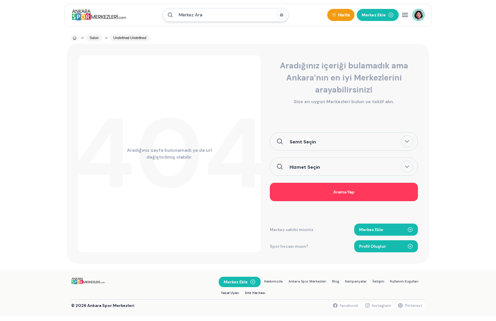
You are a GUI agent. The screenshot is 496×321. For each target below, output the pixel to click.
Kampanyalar (356, 281)
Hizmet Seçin (305, 167)
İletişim (378, 281)
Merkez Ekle (371, 229)
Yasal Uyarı (230, 293)
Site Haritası (255, 293)
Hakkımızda (273, 281)
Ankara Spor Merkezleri (307, 281)
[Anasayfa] (74, 37)
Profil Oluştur (372, 246)
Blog (335, 281)
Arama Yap (343, 192)
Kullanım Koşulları (404, 281)
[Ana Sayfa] (98, 15)
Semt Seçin (303, 142)
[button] (225, 15)
